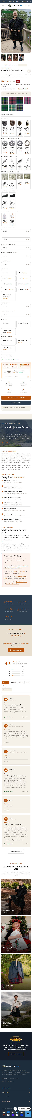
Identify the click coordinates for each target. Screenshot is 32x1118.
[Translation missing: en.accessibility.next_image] (28, 31)
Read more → (23, 77)
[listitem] (3, 57)
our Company (6, 1097)
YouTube (24, 578)
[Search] (25, 5)
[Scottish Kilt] (16, 5)
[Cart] (29, 5)
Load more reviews (15, 851)
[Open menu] (3, 5)
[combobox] (16, 93)
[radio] (4, 100)
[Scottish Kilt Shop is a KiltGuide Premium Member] (16, 1038)
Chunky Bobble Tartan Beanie (14, 568)
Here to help (6, 1101)
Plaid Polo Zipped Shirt (12, 584)
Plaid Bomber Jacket (21, 582)
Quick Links (5, 1092)
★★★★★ (13, 682)
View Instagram (17, 650)
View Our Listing (16, 1054)
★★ (4, 686)
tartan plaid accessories (19, 571)
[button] (11, 65)
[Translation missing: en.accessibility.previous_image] (4, 31)
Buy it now (17, 402)
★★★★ (21, 682)
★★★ (27, 682)
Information (6, 1088)
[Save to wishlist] (29, 71)
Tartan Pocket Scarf (22, 566)
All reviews (5, 682)
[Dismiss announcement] (30, 1)
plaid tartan (17, 573)
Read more (5, 442)
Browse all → (23, 89)
